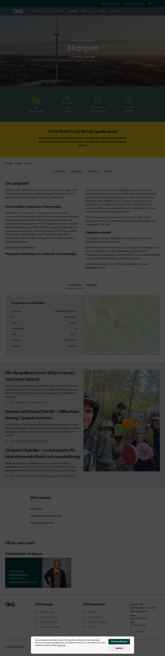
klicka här (61, 645)
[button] (119, 641)
